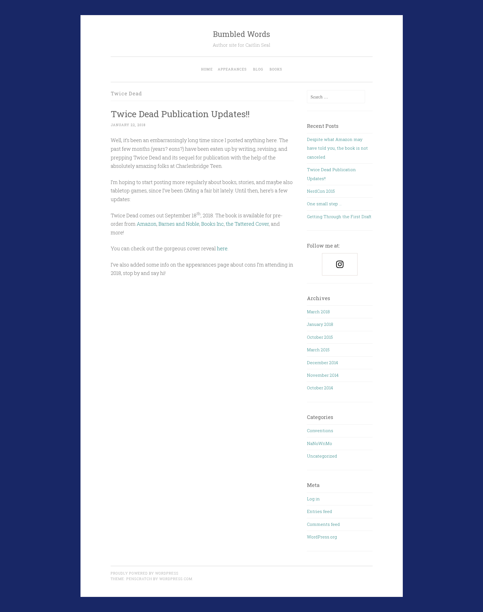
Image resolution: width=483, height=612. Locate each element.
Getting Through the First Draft (339, 216)
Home (207, 69)
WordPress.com (175, 578)
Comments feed (323, 524)
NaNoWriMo (319, 443)
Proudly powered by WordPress (144, 573)
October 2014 (320, 387)
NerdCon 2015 (321, 191)
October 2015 (320, 337)
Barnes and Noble (178, 223)
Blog (258, 69)
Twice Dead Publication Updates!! (180, 114)
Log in (313, 499)
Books (275, 69)
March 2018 (318, 311)
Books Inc (212, 223)
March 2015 (318, 349)
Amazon (147, 223)
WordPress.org (322, 537)
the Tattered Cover (247, 223)
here (222, 248)
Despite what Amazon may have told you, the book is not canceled (337, 148)
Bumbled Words (241, 34)
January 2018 (320, 324)
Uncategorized (322, 456)
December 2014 (322, 362)
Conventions (320, 430)
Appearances (232, 69)
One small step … (324, 203)
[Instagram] (339, 264)
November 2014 (322, 375)
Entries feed (319, 511)
